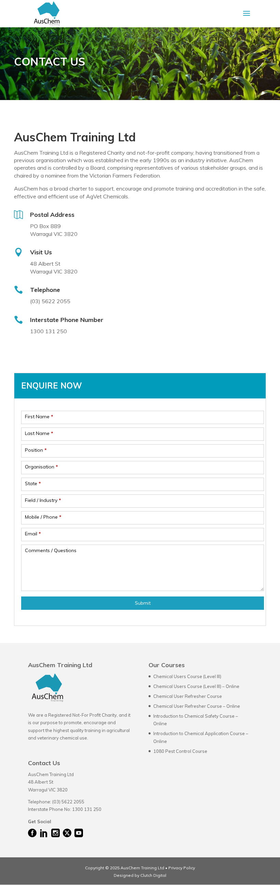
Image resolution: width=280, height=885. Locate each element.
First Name (39, 416)
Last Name (39, 433)
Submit (143, 603)
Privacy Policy (181, 867)
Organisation (41, 467)
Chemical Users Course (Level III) (187, 676)
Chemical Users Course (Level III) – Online (196, 686)
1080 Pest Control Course (180, 751)
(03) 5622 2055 (68, 801)
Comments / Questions (50, 550)
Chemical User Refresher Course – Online (196, 706)
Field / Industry (43, 500)
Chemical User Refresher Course (187, 696)
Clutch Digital (152, 875)
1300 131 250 (86, 809)
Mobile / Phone (43, 517)
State (33, 483)
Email (33, 534)
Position (36, 450)
